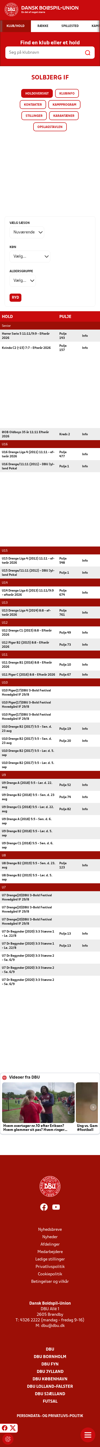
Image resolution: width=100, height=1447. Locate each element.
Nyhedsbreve (50, 1230)
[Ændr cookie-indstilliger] (7, 1439)
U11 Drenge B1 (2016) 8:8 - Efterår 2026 (27, 664)
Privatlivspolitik (50, 1267)
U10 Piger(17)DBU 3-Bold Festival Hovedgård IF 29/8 (26, 692)
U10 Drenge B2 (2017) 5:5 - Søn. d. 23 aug (27, 729)
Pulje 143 (63, 336)
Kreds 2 (64, 434)
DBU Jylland (50, 1372)
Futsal (50, 1402)
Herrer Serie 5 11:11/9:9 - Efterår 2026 (26, 336)
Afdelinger (50, 1245)
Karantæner (63, 116)
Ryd (15, 297)
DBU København (50, 1379)
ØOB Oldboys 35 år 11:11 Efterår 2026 (25, 434)
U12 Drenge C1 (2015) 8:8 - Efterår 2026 (27, 632)
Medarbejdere (50, 1252)
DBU (50, 1350)
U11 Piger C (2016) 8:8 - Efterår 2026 (28, 674)
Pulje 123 (63, 865)
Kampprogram (64, 104)
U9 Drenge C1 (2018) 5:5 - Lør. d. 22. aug (28, 809)
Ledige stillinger (50, 1259)
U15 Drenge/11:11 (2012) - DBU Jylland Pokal (28, 572)
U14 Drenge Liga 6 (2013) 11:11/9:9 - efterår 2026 (28, 592)
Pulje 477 (63, 454)
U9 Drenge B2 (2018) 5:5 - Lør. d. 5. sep (27, 833)
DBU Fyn (50, 1364)
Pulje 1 (64, 466)
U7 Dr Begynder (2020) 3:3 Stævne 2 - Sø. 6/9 (28, 958)
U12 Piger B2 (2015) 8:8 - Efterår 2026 (25, 644)
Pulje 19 (65, 728)
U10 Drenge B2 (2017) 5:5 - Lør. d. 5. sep (28, 753)
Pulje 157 (63, 348)
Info (85, 335)
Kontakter (33, 104)
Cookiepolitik (50, 1274)
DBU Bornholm (50, 1357)
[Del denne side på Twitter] (13, 1429)
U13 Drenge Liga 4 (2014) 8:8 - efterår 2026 (26, 612)
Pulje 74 (65, 797)
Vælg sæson (20, 223)
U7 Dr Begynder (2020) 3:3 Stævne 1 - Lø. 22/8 (28, 933)
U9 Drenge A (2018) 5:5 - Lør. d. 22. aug (27, 785)
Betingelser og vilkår (50, 1282)
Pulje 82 (65, 809)
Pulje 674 (63, 592)
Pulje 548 (63, 560)
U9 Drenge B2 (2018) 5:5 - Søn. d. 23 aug (28, 797)
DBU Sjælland (50, 1394)
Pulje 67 (65, 674)
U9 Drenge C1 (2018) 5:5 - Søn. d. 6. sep (27, 845)
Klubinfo (67, 93)
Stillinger (34, 116)
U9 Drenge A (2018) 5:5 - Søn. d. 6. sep (27, 821)
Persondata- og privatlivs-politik (50, 1416)
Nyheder (50, 1237)
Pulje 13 (65, 933)
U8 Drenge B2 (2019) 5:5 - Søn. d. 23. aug (28, 865)
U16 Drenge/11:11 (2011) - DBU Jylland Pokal (28, 466)
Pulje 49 (65, 632)
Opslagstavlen (50, 127)
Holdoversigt (37, 93)
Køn (13, 247)
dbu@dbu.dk (53, 1326)
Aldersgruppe (21, 271)
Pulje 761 (63, 612)
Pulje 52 (65, 785)
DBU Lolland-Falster (50, 1387)
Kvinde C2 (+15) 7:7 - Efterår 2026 (26, 348)
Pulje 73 (65, 644)
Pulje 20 (65, 741)
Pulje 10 (65, 664)
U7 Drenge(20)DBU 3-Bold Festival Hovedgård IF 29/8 (27, 897)
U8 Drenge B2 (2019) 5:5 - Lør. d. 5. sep (27, 877)
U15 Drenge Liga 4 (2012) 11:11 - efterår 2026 (28, 560)
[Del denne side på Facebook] (4, 1429)
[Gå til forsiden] (39, 9)
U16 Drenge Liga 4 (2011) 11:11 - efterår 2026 (28, 454)
